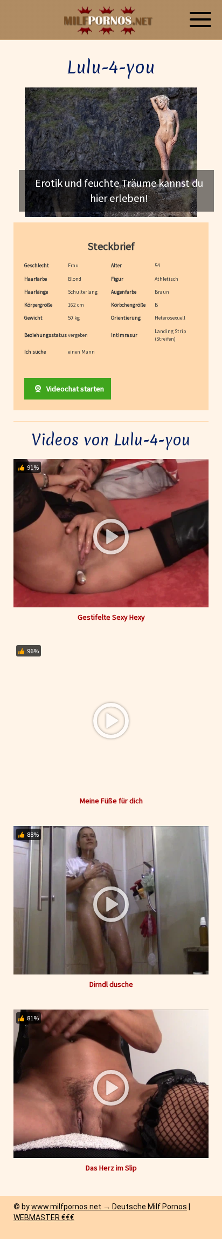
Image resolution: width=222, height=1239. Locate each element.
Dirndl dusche (111, 984)
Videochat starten (74, 389)
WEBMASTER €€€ (43, 1217)
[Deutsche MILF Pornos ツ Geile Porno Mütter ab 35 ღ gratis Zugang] (111, 20)
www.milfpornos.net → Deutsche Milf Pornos (109, 1206)
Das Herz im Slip (111, 1168)
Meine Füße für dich (111, 800)
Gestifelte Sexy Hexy (111, 617)
